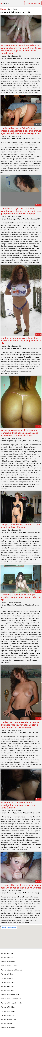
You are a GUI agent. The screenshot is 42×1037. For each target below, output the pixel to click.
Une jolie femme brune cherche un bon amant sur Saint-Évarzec (20, 525)
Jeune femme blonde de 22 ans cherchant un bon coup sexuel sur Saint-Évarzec (18, 805)
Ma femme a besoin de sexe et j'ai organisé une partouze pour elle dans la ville (21, 597)
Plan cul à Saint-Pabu (8, 1019)
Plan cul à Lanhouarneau (9, 966)
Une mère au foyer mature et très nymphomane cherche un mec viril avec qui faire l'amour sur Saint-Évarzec (21, 211)
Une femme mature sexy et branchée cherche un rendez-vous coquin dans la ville (21, 340)
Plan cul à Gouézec (8, 962)
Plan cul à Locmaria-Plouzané (11, 970)
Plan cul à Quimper (7, 1015)
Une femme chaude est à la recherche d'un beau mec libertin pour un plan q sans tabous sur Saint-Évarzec (20, 725)
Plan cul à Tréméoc (8, 1028)
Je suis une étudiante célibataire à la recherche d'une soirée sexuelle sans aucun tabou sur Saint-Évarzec (19, 433)
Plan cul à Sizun (6, 1024)
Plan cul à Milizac (7, 974)
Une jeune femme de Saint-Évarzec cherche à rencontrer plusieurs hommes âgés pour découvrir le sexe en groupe (21, 131)
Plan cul (3, 9)
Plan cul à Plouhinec (8, 1007)
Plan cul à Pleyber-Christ (10, 995)
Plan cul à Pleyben (7, 991)
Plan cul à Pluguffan (8, 1011)
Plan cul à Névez (7, 978)
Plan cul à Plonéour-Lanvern (11, 999)
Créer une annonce (33, 3)
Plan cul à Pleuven (7, 986)
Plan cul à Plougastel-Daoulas (11, 1003)
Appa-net (4, 3)
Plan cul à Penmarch (8, 982)
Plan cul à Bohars (7, 958)
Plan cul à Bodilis (7, 953)
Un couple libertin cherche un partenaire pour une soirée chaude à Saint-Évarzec (21, 886)
